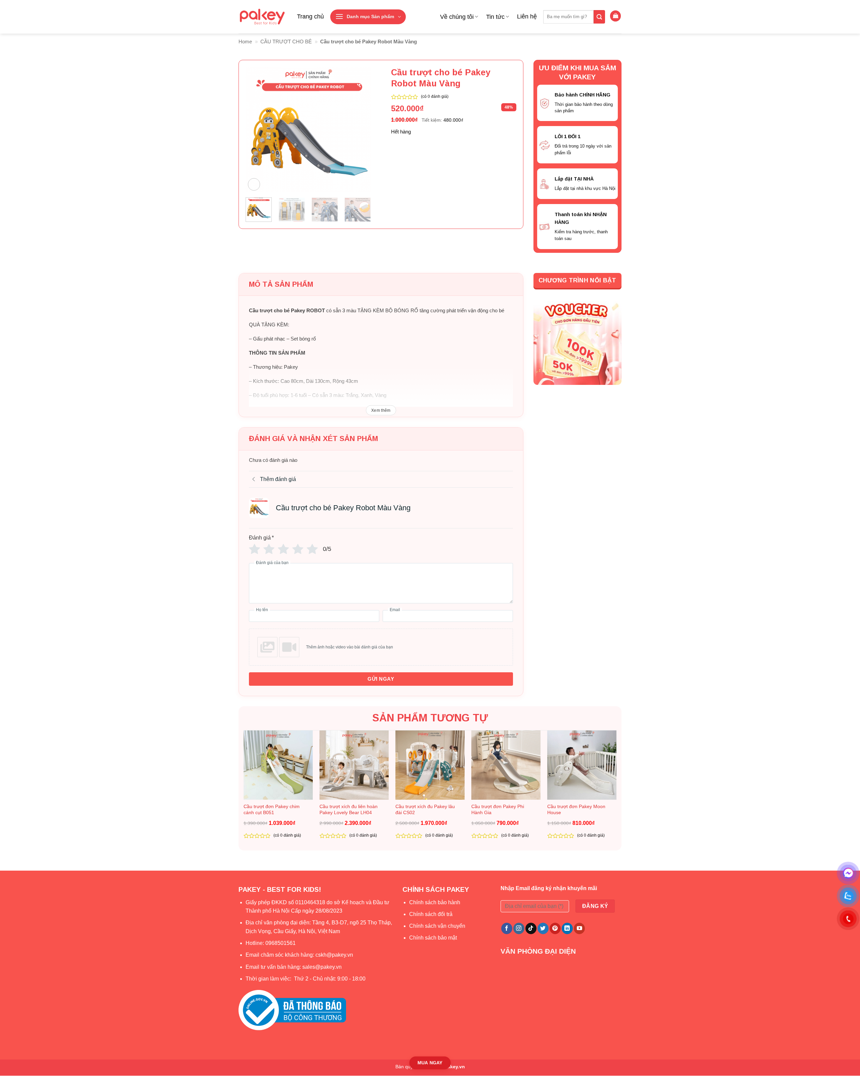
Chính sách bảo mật (433, 938)
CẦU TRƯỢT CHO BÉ (286, 41)
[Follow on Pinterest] (555, 928)
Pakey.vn (454, 1066)
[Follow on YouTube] (579, 928)
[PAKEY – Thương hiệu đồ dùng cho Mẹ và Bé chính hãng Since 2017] (262, 17)
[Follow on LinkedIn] (567, 928)
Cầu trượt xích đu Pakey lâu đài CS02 (425, 809)
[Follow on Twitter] (543, 928)
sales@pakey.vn (322, 967)
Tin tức (495, 16)
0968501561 (280, 943)
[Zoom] (254, 184)
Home (245, 41)
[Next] (360, 129)
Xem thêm (381, 410)
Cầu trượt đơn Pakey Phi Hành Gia (497, 809)
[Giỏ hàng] (615, 16)
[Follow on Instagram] (518, 928)
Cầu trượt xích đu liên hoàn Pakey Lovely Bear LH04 (348, 809)
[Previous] (257, 129)
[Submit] (599, 17)
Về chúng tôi (457, 16)
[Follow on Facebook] (506, 928)
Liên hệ (527, 16)
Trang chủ (310, 16)
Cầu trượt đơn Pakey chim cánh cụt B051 (272, 809)
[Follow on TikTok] (530, 928)
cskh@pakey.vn (334, 955)
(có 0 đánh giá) (434, 96)
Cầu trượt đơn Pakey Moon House (576, 809)
